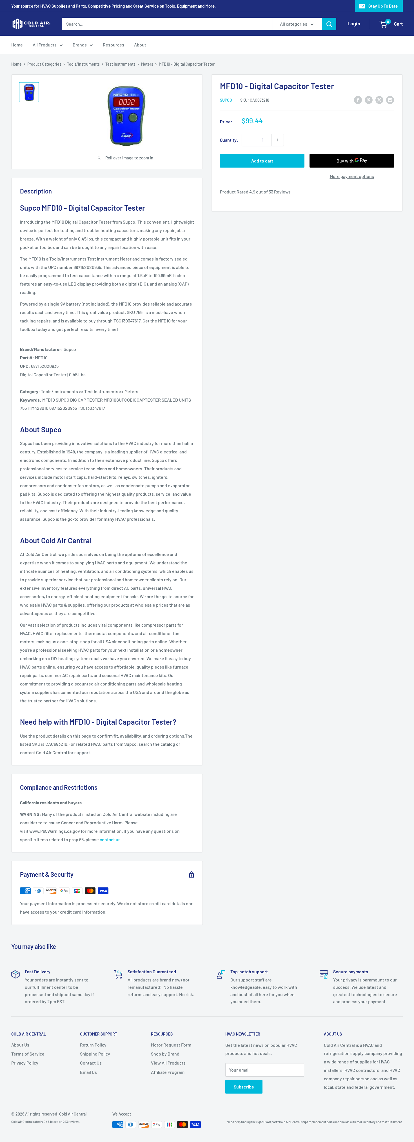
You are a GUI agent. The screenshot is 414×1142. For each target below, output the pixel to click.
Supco (226, 100)
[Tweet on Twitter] (379, 99)
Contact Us (91, 1062)
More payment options (352, 176)
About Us (20, 1044)
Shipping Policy (95, 1053)
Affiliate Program (167, 1072)
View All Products (168, 1062)
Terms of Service (27, 1053)
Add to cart (262, 160)
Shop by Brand (165, 1053)
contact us (110, 839)
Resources (113, 44)
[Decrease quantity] (248, 140)
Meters (147, 64)
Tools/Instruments (83, 64)
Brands (80, 44)
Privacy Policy (24, 1062)
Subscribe (244, 1086)
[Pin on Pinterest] (369, 99)
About (140, 44)
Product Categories (44, 64)
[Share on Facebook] (358, 99)
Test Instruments (120, 64)
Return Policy (93, 1044)
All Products (45, 44)
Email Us (88, 1072)
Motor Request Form (171, 1044)
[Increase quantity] (278, 140)
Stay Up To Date (383, 5)
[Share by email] (390, 99)
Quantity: (229, 140)
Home (17, 44)
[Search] (329, 24)
